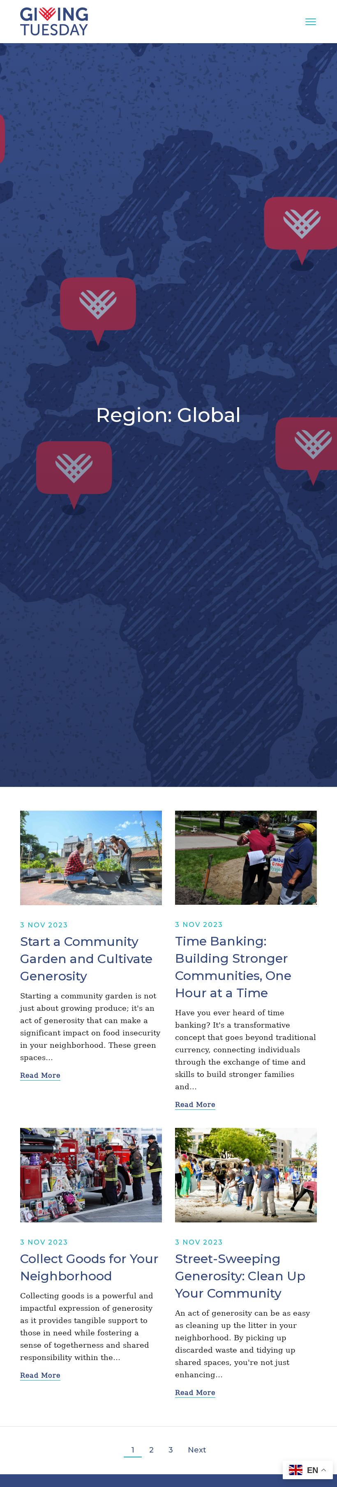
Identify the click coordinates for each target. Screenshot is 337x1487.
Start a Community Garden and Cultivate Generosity (86, 959)
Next (197, 1450)
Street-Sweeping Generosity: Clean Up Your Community (240, 1276)
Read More (40, 1075)
